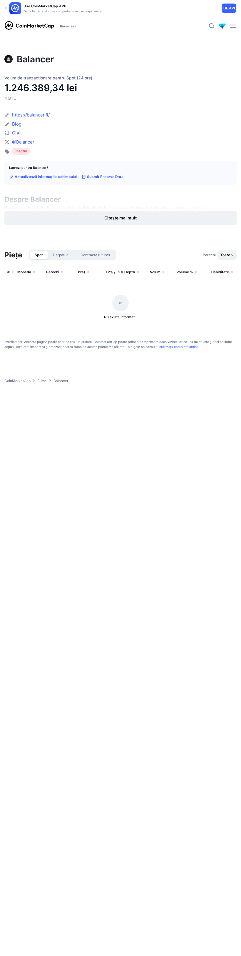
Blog (16, 124)
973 (73, 26)
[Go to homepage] (29, 26)
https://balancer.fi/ (31, 115)
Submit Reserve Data (105, 176)
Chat (17, 133)
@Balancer (23, 142)
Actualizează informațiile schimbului (46, 176)
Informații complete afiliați (178, 347)
